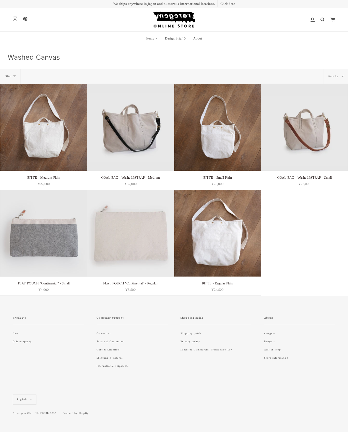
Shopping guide (190, 333)
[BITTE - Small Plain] (217, 127)
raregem (269, 333)
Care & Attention (108, 349)
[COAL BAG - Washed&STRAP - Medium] (130, 127)
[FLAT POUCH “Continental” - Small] (43, 233)
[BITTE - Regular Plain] (217, 233)
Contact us (104, 333)
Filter (8, 76)
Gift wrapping (22, 341)
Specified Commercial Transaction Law (206, 349)
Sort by (333, 76)
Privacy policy (190, 341)
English (22, 399)
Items (16, 333)
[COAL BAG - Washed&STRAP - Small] (304, 127)
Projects (269, 341)
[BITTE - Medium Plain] (43, 127)
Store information (276, 358)
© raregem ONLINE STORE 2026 (34, 413)
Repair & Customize (110, 341)
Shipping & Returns (110, 358)
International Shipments (113, 366)
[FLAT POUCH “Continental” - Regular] (130, 233)
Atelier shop (272, 349)
